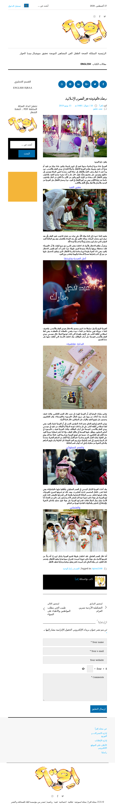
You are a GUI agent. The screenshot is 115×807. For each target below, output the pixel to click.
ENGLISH (86, 64)
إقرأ (101, 105)
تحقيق (45, 53)
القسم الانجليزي (22, 81)
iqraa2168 (97, 568)
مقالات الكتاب (99, 64)
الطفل (77, 53)
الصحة (84, 53)
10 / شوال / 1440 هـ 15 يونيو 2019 (76, 105)
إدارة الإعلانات (101, 740)
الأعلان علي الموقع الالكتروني (99, 746)
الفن (70, 53)
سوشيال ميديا (34, 53)
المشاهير (62, 53)
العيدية (77, 568)
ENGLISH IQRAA (22, 87)
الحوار (23, 53)
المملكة (93, 53)
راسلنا (104, 752)
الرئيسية (102, 53)
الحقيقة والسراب (98, 93)
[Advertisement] (18, 187)
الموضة (53, 53)
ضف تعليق (97, 108)
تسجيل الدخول (14, 5)
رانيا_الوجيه (68, 568)
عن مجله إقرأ (101, 728)
